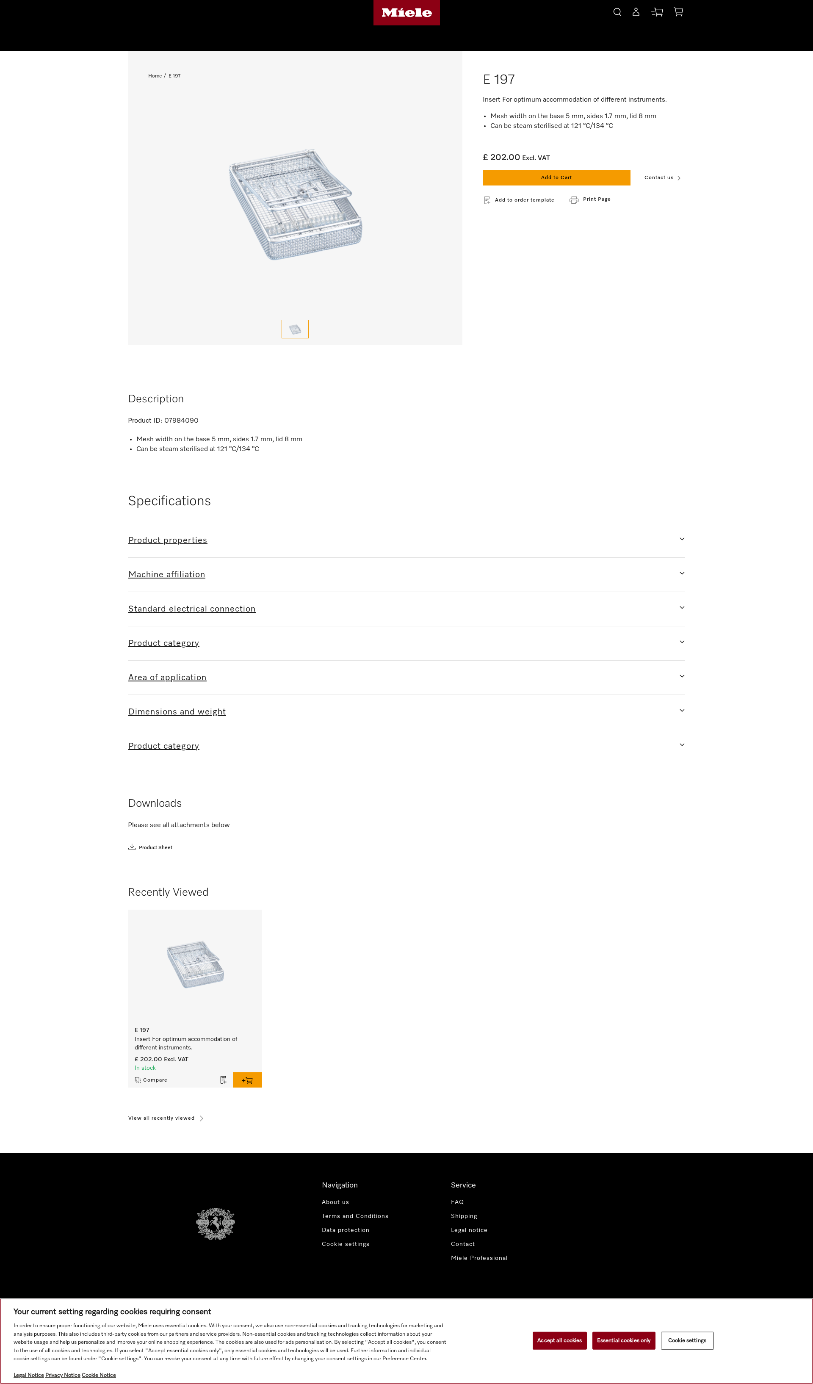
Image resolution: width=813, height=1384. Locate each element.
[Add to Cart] (247, 1080)
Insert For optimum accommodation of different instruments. (186, 1043)
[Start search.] (617, 10)
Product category (163, 643)
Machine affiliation (166, 574)
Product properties (167, 540)
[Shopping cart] (678, 13)
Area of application (167, 677)
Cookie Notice (99, 1375)
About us (335, 1202)
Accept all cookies (559, 1340)
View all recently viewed (161, 1118)
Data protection (346, 1230)
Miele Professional (479, 1258)
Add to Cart (556, 177)
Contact (463, 1244)
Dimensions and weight (177, 712)
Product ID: (145, 421)
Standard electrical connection (192, 609)
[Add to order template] (223, 1080)
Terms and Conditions (355, 1216)
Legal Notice (29, 1375)
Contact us (659, 177)
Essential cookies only (624, 1340)
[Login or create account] (636, 13)
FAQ (457, 1202)
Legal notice (469, 1230)
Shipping (464, 1216)
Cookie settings (687, 1340)
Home (155, 76)
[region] (406, 1341)
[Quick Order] (657, 14)
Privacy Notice (62, 1375)
